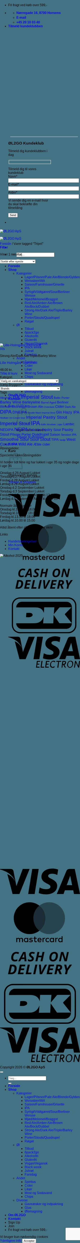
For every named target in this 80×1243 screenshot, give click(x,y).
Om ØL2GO (17, 1215)
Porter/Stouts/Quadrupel (42, 317)
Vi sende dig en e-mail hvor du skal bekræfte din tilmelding (28, 204)
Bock (15, 406)
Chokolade (49, 407)
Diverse (22, 1200)
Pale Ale (35, 430)
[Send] (9, 1083)
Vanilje (62, 440)
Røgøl (29, 321)
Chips (29, 376)
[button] (25, 26)
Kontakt (13, 548)
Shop (12, 269)
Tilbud (29, 328)
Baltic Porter (62, 397)
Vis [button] (2, 349)
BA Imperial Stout (33, 397)
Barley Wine (10, 402)
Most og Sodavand (38, 373)
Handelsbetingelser (22, 541)
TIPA (55, 440)
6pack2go (32, 332)
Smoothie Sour (14, 439)
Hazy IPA (71, 412)
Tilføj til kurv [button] (8, 373)
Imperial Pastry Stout (46, 417)
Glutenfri (31, 340)
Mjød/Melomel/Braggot (41, 299)
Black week (33, 347)
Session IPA (68, 434)
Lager (60, 424)
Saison (55, 434)
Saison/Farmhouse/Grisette (44, 284)
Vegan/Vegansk (36, 1163)
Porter (26, 434)
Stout (45, 439)
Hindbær (4, 418)
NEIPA (21, 429)
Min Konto (15, 545)
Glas (28, 1207)
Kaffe (43, 424)
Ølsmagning (33, 391)
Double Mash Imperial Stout (41, 412)
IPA (27, 288)
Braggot (23, 407)
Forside (14, 266)
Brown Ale (35, 407)
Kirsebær (51, 424)
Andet (20, 358)
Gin (59, 412)
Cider (29, 365)
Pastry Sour (51, 430)
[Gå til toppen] (1, 1072)
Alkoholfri (31, 336)
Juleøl (29, 351)
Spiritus (30, 1182)
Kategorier (24, 273)
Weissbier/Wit (35, 281)
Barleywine (31, 402)
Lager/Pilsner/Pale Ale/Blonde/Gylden (52, 277)
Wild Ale (25, 444)
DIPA (6, 412)
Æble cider (41, 444)
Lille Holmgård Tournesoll (18, 363)
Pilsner (15, 434)
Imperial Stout (15, 423)
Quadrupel (40, 434)
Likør (28, 369)
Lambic (68, 424)
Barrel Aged (48, 402)
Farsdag (31, 1174)
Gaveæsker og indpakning (44, 384)
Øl (18, 325)
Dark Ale (70, 406)
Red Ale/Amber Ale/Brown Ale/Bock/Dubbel (44, 304)
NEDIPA (7, 430)
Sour (34, 439)
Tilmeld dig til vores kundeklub (22, 170)
